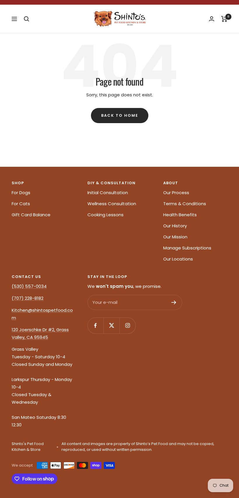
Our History (175, 226)
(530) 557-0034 (29, 286)
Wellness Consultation (111, 204)
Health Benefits (180, 215)
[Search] (26, 19)
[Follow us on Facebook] (95, 326)
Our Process (176, 192)
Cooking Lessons (105, 215)
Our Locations (178, 259)
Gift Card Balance (31, 215)
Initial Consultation (107, 192)
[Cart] (224, 19)
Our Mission (175, 237)
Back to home (119, 115)
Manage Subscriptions (187, 248)
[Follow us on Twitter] (111, 326)
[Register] (173, 302)
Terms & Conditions (184, 204)
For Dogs (21, 192)
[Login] (211, 18)
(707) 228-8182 (27, 298)
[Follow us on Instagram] (127, 326)
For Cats (21, 204)
